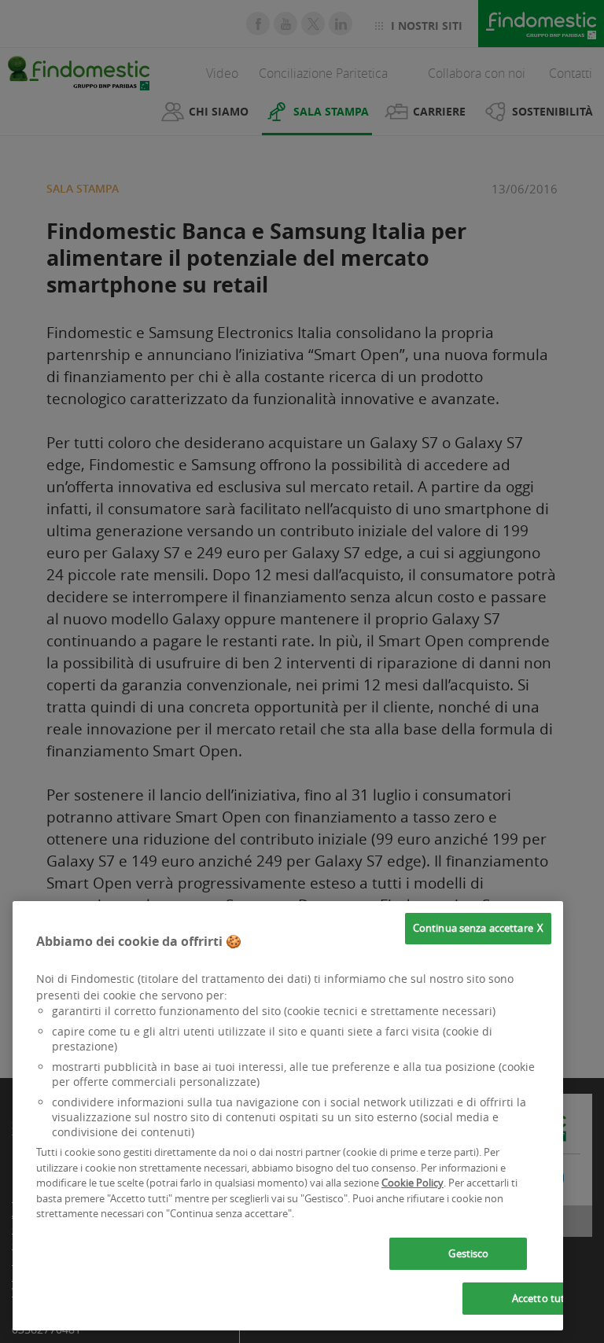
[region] (288, 1115)
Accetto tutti (542, 1298)
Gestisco (468, 1253)
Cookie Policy (412, 1183)
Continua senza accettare (473, 928)
